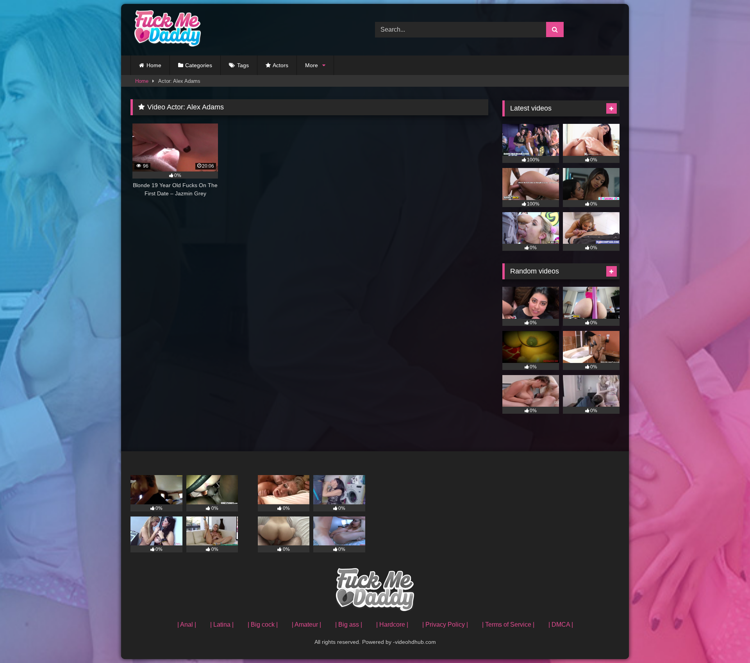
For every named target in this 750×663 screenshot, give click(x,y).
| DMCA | (560, 624)
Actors (280, 65)
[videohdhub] (165, 29)
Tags (243, 65)
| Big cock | (263, 624)
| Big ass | (348, 624)
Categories (198, 65)
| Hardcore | (392, 624)
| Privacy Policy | (445, 624)
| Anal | (186, 624)
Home (153, 65)
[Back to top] (725, 639)
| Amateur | (306, 624)
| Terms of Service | (508, 624)
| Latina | (222, 624)
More (311, 65)
